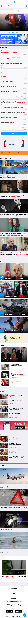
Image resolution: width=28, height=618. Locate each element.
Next (26, 6)
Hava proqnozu (6, 5)
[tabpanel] (14, 22)
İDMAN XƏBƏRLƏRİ (14, 152)
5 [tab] (13, 32)
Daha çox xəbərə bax (20, 345)
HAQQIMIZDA (14, 595)
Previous (1, 6)
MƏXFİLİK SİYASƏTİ (14, 598)
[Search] (26, 1)
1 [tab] (8, 32)
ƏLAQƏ (14, 591)
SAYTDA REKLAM (14, 588)
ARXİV (14, 593)
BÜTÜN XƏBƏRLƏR (14, 133)
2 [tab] (9, 32)
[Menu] (1, 2)
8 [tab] (17, 32)
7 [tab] (16, 32)
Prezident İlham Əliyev (19, 5)
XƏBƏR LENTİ (3, 47)
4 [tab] (12, 32)
